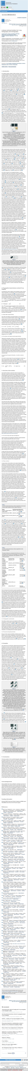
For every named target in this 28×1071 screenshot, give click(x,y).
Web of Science (20, 811)
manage (20, 1070)
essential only (15, 1070)
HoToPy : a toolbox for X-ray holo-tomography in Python (13, 1018)
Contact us (8, 1067)
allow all (9, 1070)
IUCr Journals (6, 855)
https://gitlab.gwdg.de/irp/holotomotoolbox (9, 249)
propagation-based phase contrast (18, 63)
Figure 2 (14, 259)
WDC (10, 7)
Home (4, 1067)
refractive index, (11, 300)
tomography (15, 64)
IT (7, 7)
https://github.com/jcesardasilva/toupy (19, 943)
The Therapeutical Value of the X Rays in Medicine (12, 1047)
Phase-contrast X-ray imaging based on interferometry (12, 1027)
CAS (15, 829)
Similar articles (5, 66)
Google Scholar (10, 812)
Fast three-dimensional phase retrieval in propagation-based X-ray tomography (13, 1015)
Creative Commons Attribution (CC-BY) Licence (10, 991)
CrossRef (5, 819)
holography (4, 64)
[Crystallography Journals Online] (2, 7)
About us (17, 1067)
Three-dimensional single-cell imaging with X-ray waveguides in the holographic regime (14, 1010)
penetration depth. (5, 75)
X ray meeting (4, 1040)
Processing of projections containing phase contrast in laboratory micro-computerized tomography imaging (12, 1024)
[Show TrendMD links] (25, 1053)
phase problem (6, 759)
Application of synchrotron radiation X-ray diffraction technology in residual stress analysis (12, 1032)
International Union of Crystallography (16, 1066)
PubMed (5, 812)
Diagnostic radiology (6, 1037)
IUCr (4, 7)
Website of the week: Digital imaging (9, 1044)
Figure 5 (14, 747)
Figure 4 (14, 731)
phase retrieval (9, 64)
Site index (13, 1067)
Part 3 (15, 24)
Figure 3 (14, 688)
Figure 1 (14, 131)
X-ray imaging (8, 63)
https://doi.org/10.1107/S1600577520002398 (19, 1001)
